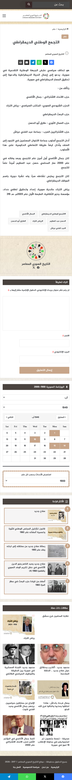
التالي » (9, 417)
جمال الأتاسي (28, 214)
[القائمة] (4, 17)
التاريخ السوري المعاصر (54, 54)
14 (64, 446)
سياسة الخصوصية (31, 767)
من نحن (45, 767)
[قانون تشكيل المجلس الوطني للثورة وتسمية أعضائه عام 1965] (57, 533)
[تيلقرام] (32, 62)
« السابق (62, 417)
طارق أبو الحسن (18, 221)
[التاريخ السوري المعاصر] (36, 16)
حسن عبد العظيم (57, 221)
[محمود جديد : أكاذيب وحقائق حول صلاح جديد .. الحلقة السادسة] (53, 654)
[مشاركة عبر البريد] (26, 62)
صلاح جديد (39, 511)
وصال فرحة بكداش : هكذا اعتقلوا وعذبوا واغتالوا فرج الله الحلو (53, 706)
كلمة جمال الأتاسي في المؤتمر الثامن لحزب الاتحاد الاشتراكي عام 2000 (19, 742)
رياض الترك (37, 221)
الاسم (65, 336)
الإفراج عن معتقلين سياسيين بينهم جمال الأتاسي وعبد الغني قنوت (20, 706)
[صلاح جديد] (57, 516)
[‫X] (45, 62)
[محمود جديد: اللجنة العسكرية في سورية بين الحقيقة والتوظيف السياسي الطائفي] (19, 654)
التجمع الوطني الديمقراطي (53, 214)
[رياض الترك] (19, 625)
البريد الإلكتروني (60, 352)
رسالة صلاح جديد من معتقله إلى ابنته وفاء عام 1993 (26, 548)
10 (35, 439)
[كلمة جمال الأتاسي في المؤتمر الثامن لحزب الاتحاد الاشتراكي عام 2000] (19, 725)
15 (55, 446)
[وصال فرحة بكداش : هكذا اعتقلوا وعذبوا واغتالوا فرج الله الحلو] (53, 689)
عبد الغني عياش (57, 228)
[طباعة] (20, 62)
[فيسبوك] (51, 62)
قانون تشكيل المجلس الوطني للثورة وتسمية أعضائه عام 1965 (27, 530)
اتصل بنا (17, 767)
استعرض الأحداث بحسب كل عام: (36, 475)
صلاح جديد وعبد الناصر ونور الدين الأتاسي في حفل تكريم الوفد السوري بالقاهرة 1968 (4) (26, 567)
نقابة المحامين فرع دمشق (55, 616)
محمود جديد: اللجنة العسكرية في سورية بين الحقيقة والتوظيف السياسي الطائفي (20, 671)
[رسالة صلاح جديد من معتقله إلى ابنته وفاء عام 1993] (57, 551)
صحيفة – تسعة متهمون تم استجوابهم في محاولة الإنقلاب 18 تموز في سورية (53, 742)
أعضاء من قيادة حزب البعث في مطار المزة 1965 (27, 583)
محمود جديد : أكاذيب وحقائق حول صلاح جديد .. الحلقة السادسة (54, 671)
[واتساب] (39, 62)
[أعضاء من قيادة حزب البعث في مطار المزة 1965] (57, 586)
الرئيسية (62, 29)
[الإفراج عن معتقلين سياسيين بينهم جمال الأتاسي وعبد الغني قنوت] (19, 689)
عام (54, 29)
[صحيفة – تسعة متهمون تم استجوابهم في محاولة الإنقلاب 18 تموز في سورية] (53, 725)
